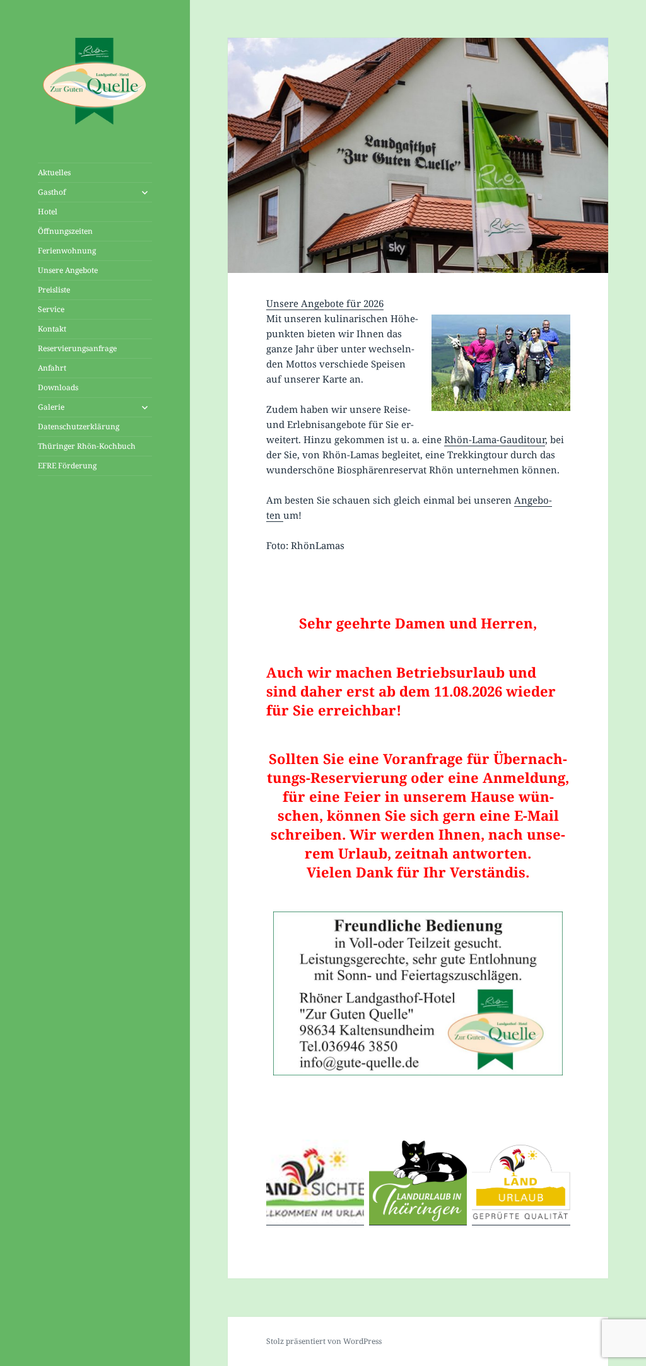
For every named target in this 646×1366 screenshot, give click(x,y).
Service (51, 309)
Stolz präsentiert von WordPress (324, 1341)
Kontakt (52, 328)
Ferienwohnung (67, 250)
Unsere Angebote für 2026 (325, 303)
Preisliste (54, 289)
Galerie (51, 407)
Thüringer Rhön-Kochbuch (87, 446)
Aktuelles (54, 172)
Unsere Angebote (68, 270)
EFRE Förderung (67, 465)
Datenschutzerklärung (78, 426)
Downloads (58, 387)
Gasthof (52, 192)
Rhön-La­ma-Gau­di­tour (494, 439)
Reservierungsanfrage (77, 348)
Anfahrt (52, 367)
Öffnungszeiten (65, 231)
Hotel (47, 211)
